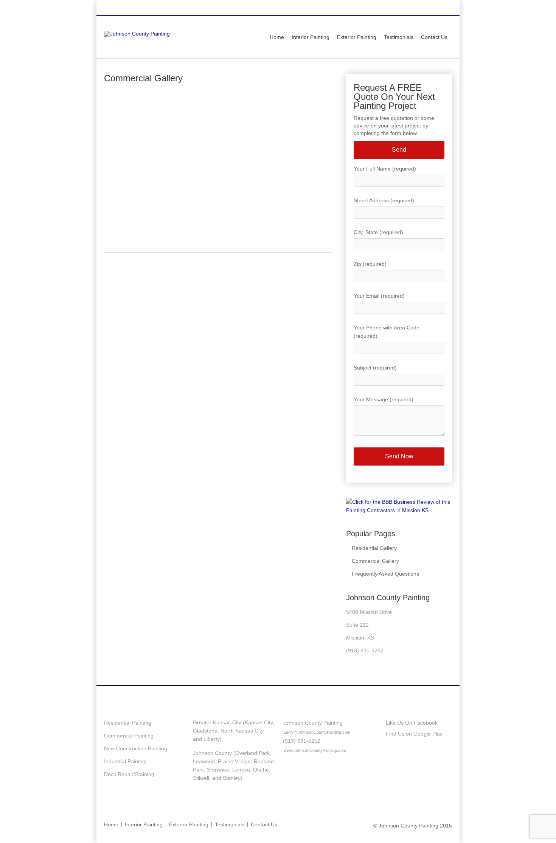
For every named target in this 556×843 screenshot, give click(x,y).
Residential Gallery (374, 548)
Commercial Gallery (375, 561)
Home (277, 37)
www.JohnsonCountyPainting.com (315, 750)
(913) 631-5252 (397, 8)
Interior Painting (310, 37)
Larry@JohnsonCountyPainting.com (317, 732)
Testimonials (398, 37)
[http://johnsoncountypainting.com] (137, 34)
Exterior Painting (356, 37)
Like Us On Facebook (412, 723)
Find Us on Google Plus (414, 734)
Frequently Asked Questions (385, 574)
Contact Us (434, 37)
